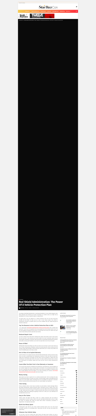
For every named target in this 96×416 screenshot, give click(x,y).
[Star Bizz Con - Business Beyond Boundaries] (48, 7)
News (61, 399)
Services (61, 403)
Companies (62, 372)
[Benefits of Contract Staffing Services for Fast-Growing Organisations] (62, 327)
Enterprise (62, 383)
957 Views (26, 307)
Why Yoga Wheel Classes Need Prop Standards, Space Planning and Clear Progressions (69, 412)
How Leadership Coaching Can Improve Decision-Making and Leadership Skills (71, 321)
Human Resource (63, 387)
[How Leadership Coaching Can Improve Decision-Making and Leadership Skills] (62, 322)
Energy (61, 381)
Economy (62, 379)
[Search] (76, 11)
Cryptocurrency (63, 377)
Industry (61, 389)
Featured (62, 385)
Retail (61, 401)
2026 (62, 407)
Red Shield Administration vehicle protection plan (38, 327)
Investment (62, 391)
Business (21, 299)
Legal (61, 393)
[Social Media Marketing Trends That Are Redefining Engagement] (62, 333)
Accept (12, 413)
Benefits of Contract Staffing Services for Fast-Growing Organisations (71, 326)
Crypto (61, 375)
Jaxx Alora (22, 307)
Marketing (62, 397)
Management (62, 395)
